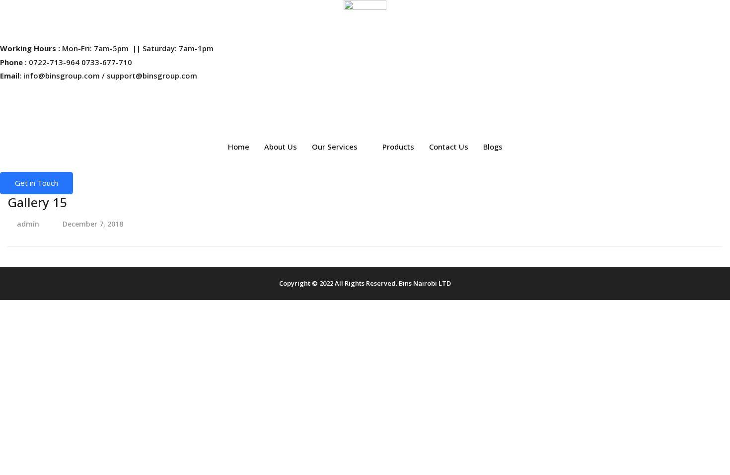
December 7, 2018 (93, 224)
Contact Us (448, 147)
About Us (280, 147)
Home (238, 147)
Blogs (493, 147)
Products (398, 147)
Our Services (335, 147)
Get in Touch (36, 183)
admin (28, 224)
